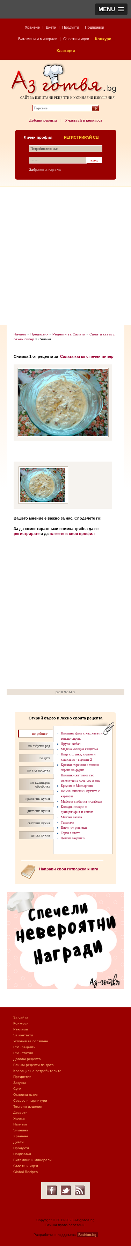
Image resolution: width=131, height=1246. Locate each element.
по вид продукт (38, 770)
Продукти (70, 27)
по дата (44, 758)
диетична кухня (38, 811)
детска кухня (40, 835)
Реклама (20, 1029)
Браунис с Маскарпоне (77, 786)
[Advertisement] (65, 255)
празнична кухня (38, 799)
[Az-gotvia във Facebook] (51, 1190)
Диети (51, 27)
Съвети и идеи (76, 39)
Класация (66, 51)
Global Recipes (25, 1172)
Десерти (20, 1112)
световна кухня (39, 823)
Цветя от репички (74, 828)
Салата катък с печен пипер (87, 356)
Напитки (20, 1124)
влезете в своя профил (72, 533)
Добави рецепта (43, 120)
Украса (19, 1118)
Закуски (19, 1083)
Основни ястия (25, 1094)
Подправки (94, 27)
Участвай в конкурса (83, 120)
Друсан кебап (70, 744)
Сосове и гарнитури (30, 1100)
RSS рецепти (24, 1047)
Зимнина (20, 1130)
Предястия (39, 334)
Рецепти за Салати (68, 334)
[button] (111, 9)
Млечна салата (71, 817)
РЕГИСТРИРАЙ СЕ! (82, 137)
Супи (17, 1089)
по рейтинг (40, 734)
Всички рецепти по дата (33, 1065)
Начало (20, 334)
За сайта (20, 1017)
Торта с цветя (70, 833)
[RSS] (79, 1190)
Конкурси (21, 1023)
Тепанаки (67, 822)
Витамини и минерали (37, 39)
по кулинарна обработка (40, 784)
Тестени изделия (27, 1106)
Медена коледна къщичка (79, 749)
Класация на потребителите (37, 1071)
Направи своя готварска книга (68, 869)
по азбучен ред (39, 746)
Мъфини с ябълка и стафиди (81, 801)
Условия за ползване (30, 1041)
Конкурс (103, 39)
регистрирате (26, 533)
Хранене (32, 27)
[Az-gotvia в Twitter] (65, 1190)
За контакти (23, 1035)
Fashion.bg (87, 1235)
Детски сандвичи (73, 838)
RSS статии (23, 1053)
